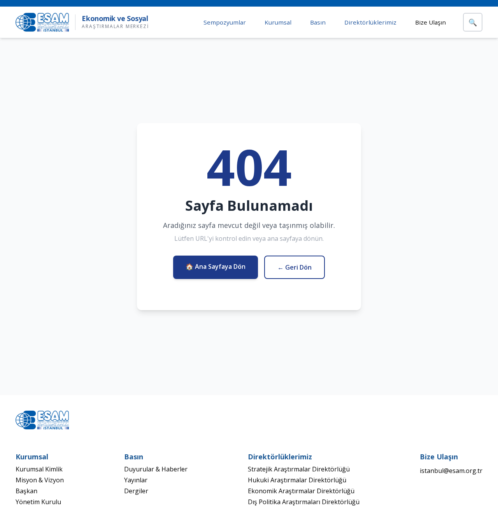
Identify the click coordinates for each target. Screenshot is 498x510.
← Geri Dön (294, 267)
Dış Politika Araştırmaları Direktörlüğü (303, 502)
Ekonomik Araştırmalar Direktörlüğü (301, 491)
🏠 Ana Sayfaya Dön (215, 266)
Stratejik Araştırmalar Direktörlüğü (299, 469)
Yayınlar (135, 480)
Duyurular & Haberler (156, 469)
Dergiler (136, 491)
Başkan (26, 491)
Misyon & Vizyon (40, 480)
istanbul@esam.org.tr (451, 470)
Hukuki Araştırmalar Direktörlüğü (297, 480)
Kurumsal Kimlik (39, 469)
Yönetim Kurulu (38, 502)
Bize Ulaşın (430, 22)
